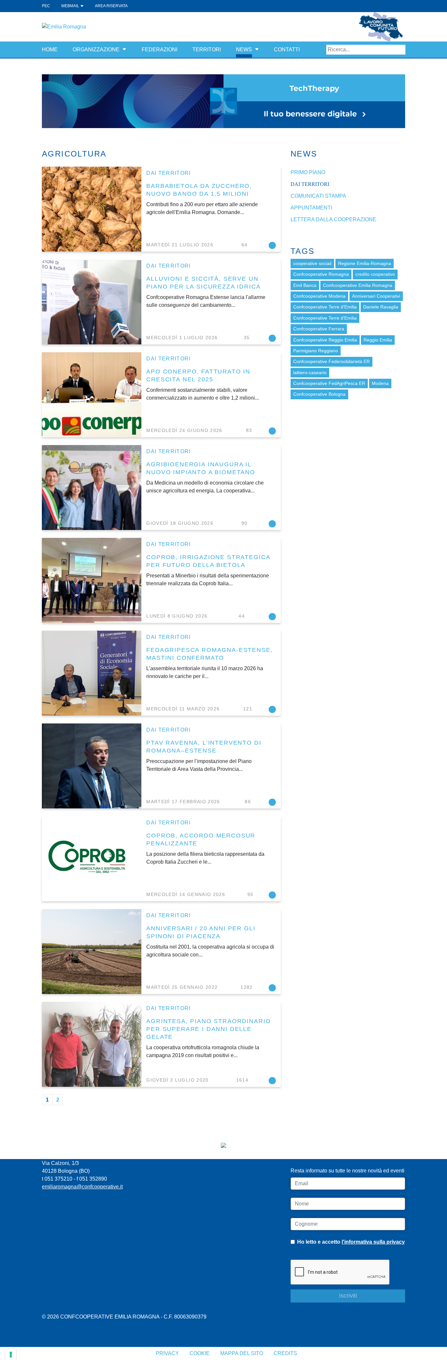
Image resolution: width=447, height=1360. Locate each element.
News (244, 49)
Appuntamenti (311, 207)
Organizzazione (96, 49)
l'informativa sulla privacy (373, 1242)
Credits (285, 1353)
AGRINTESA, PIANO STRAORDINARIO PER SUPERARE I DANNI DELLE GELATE (208, 1029)
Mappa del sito (241, 1353)
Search (400, 49)
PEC (46, 6)
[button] (124, 49)
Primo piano (308, 172)
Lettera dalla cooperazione (333, 219)
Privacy (167, 1353)
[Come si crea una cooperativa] (223, 101)
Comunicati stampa (318, 196)
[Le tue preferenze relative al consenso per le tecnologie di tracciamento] (10, 1354)
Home (50, 49)
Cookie (199, 1353)
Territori (206, 49)
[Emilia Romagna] (64, 26)
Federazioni (159, 49)
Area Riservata (111, 6)
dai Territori (168, 173)
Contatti (287, 49)
